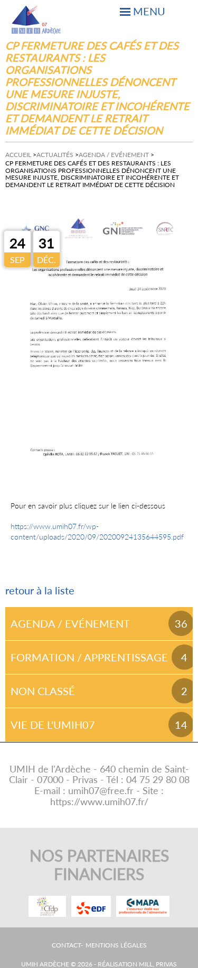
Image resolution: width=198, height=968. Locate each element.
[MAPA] (142, 906)
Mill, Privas (158, 964)
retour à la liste (39, 590)
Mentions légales (116, 945)
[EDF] (91, 906)
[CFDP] (48, 906)
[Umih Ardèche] (36, 19)
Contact (66, 945)
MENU (149, 11)
